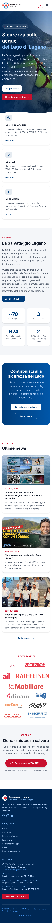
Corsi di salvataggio (10, 843)
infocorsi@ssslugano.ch (12, 889)
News (4, 847)
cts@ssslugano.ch (10, 882)
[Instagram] (7, 815)
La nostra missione (10, 836)
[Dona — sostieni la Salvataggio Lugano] (40, 5)
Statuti (21, 915)
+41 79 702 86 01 (27, 882)
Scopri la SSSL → (13, 298)
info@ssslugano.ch (10, 876)
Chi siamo (6, 832)
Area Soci (29, 915)
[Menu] (47, 5)
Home (4, 828)
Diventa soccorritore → (17, 97)
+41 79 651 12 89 (31, 889)
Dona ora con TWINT (28, 763)
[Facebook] (3, 815)
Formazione (7, 840)
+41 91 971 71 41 (27, 876)
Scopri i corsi (12, 88)
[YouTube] (12, 815)
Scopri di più (26, 416)
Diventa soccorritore (26, 407)
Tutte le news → (26, 638)
